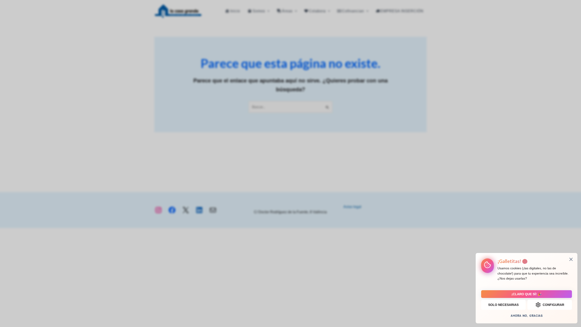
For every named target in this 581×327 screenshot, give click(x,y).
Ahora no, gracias (527, 315)
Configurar (553, 305)
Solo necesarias (503, 305)
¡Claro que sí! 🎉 (527, 294)
